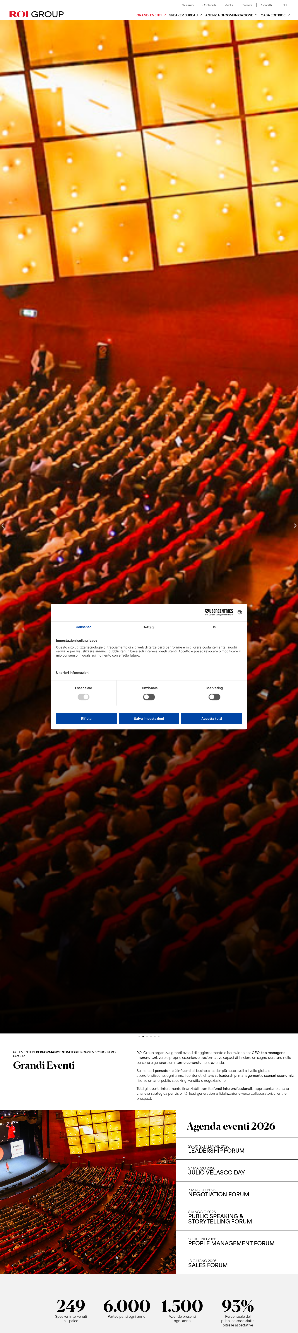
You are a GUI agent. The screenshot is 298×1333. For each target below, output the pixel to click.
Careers (247, 5)
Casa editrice (273, 14)
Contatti (266, 5)
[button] (2, 525)
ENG (284, 5)
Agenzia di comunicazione (229, 14)
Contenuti (209, 5)
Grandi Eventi (149, 14)
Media (228, 5)
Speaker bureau (183, 14)
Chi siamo (187, 5)
